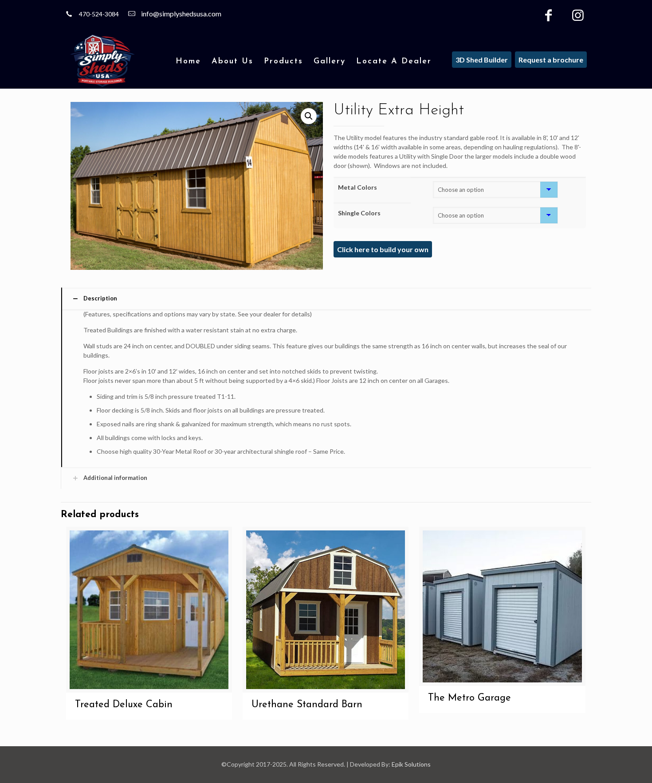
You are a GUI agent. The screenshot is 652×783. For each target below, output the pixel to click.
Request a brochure (550, 59)
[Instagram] (578, 17)
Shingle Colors (359, 213)
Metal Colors (357, 187)
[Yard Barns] (102, 60)
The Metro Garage (469, 698)
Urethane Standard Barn (306, 705)
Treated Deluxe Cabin (124, 705)
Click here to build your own (382, 249)
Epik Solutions (411, 764)
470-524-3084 (99, 14)
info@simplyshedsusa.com (181, 13)
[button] (309, 116)
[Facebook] (548, 17)
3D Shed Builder (482, 59)
